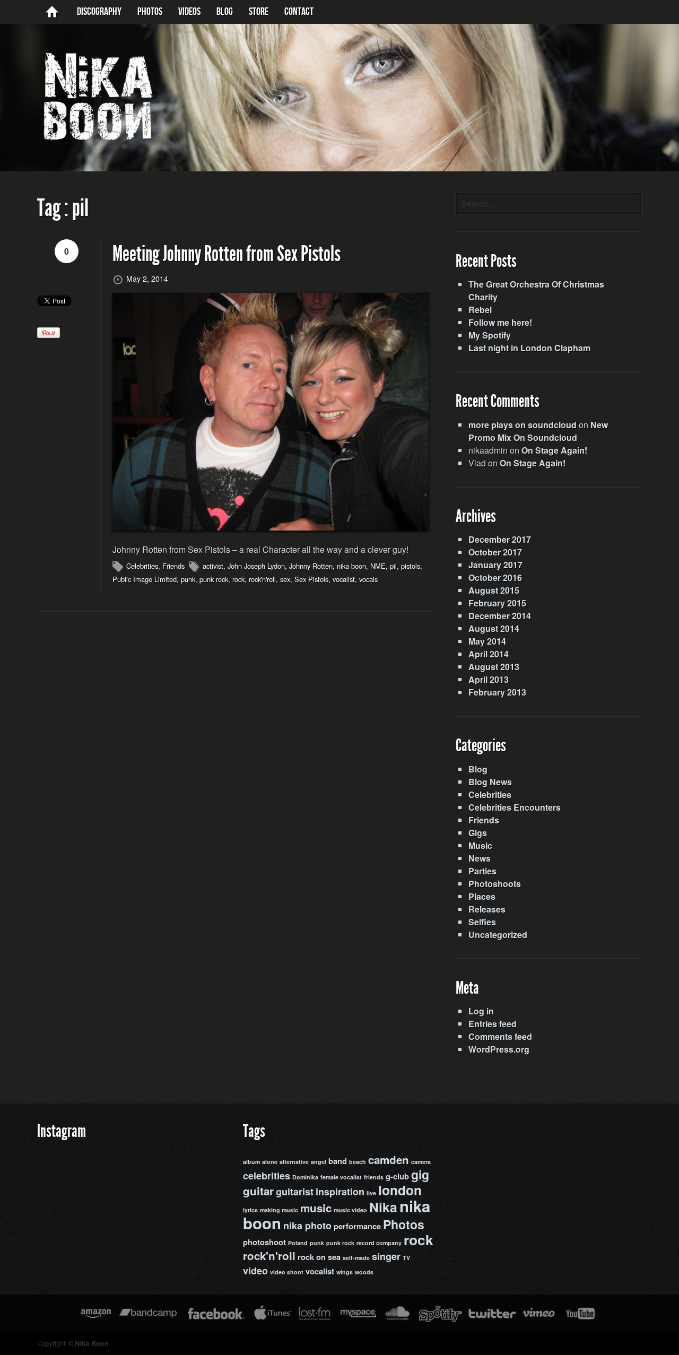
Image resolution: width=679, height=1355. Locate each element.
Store (258, 11)
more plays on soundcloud (522, 425)
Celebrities (142, 566)
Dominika (305, 1177)
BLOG (224, 11)
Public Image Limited (144, 579)
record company (379, 1243)
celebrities (266, 1176)
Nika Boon (92, 1343)
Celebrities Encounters (514, 807)
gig (420, 1174)
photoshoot (264, 1242)
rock (238, 579)
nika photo (307, 1225)
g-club (397, 1176)
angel (318, 1162)
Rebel (480, 309)
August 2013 (493, 667)
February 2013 (497, 692)
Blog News (490, 782)
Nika (383, 1207)
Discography (99, 11)
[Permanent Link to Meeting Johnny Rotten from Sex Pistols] (270, 411)
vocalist (344, 579)
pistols (410, 566)
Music (480, 845)
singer (386, 1256)
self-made (356, 1258)
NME (378, 566)
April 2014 (488, 654)
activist (213, 566)
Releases (487, 909)
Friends (173, 566)
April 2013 (488, 679)
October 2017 (495, 552)
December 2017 (499, 539)
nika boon (351, 566)
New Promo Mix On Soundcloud (538, 431)
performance (357, 1226)
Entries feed (492, 1024)
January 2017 (495, 565)
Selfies (482, 922)
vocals (368, 579)
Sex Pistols (311, 579)
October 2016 (495, 577)
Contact (299, 11)
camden (388, 1159)
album (251, 1162)
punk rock (213, 579)
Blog (478, 769)
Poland (298, 1243)
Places (481, 896)
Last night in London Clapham (529, 348)
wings (344, 1272)
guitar (258, 1190)
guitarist (295, 1191)
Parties (482, 871)
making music (279, 1210)
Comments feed (500, 1036)
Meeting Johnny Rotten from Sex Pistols (226, 253)
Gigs (477, 833)
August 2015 (493, 590)
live (371, 1193)
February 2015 (497, 603)
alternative (294, 1162)
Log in (481, 1011)
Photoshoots (494, 884)
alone (269, 1162)
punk (188, 579)
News (479, 858)
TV (406, 1258)
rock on (312, 1257)
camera (421, 1162)
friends (374, 1177)
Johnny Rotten (311, 566)
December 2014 (499, 616)
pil (393, 566)
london (400, 1190)
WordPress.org (498, 1049)
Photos (149, 11)
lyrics (250, 1210)
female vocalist (341, 1177)
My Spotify (489, 335)
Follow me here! (500, 322)
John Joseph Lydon (256, 566)
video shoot (286, 1272)
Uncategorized (497, 934)
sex (285, 579)
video (255, 1271)
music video (350, 1210)
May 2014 (487, 641)
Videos (189, 11)
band (337, 1161)
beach (357, 1162)
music (316, 1207)
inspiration (340, 1191)
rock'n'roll (262, 579)
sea (334, 1257)
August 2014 (493, 628)
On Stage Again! (554, 450)
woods (364, 1272)
